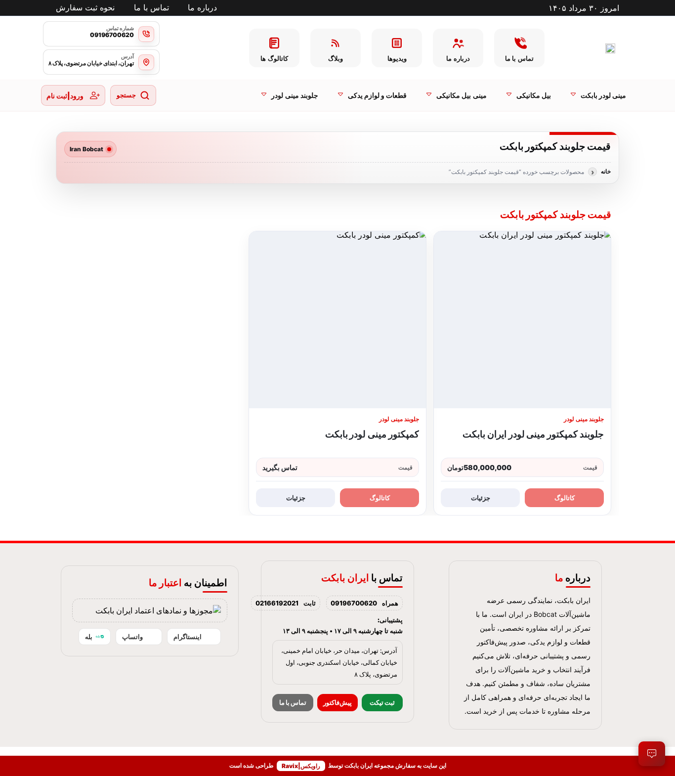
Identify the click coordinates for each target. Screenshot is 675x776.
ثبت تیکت (382, 702)
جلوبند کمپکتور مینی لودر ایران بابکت (533, 434)
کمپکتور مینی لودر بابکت (372, 434)
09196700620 (354, 603)
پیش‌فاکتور (337, 702)
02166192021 (276, 603)
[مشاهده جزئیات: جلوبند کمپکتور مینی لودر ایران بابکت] (522, 319)
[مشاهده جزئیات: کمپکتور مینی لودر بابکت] (337, 319)
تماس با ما (292, 702)
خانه (606, 171)
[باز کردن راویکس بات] (651, 753)
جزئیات (480, 498)
